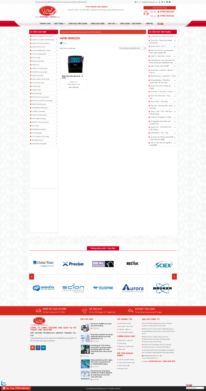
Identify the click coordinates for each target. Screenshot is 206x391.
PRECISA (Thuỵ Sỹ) (38, 104)
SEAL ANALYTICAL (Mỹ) (40, 79)
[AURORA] (133, 288)
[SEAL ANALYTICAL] (103, 264)
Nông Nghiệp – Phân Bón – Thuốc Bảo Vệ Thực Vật (160, 81)
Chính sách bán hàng (126, 359)
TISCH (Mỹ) (35, 58)
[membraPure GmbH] (43, 288)
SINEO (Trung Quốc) (39, 68)
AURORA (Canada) (38, 144)
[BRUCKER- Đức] (162, 288)
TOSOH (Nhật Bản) (38, 54)
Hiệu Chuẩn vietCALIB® (160, 66)
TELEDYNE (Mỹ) (37, 61)
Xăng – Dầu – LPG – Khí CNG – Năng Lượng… (161, 112)
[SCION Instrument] (73, 288)
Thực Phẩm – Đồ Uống (159, 101)
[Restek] (133, 264)
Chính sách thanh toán (127, 362)
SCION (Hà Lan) (37, 83)
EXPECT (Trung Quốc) (40, 122)
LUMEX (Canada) (38, 111)
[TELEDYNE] (103, 288)
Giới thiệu (59, 23)
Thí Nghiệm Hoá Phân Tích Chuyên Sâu (160, 122)
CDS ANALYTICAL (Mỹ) (40, 136)
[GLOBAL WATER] (43, 264)
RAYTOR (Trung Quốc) (40, 97)
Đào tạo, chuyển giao (126, 346)
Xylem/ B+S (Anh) (38, 47)
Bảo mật (122, 349)
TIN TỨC (112, 23)
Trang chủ (45, 23)
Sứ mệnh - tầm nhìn (126, 326)
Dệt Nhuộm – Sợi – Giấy (159, 133)
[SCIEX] (162, 264)
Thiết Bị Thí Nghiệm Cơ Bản (161, 117)
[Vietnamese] (162, 24)
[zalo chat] (3, 383)
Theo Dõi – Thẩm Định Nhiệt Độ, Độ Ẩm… (160, 41)
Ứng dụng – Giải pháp (130, 23)
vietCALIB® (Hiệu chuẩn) (41, 50)
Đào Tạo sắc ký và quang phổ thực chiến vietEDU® (161, 51)
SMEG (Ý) (35, 65)
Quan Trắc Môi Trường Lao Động (160, 87)
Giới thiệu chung (125, 323)
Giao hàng (122, 343)
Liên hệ (149, 23)
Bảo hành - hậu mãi (126, 340)
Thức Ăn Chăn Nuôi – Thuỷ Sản (159, 97)
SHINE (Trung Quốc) (39, 72)
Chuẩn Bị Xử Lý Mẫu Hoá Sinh (162, 36)
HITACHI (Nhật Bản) (39, 115)
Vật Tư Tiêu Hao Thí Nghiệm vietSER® (160, 144)
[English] (158, 24)
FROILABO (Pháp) (38, 118)
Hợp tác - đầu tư (124, 329)
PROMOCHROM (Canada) (41, 101)
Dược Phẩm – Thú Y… (159, 46)
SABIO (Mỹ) (36, 90)
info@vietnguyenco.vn (150, 2)
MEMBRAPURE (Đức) (39, 108)
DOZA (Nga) (36, 133)
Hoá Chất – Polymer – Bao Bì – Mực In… (161, 71)
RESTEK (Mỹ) (36, 93)
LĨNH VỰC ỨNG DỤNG (78, 23)
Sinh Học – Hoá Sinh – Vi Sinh (162, 91)
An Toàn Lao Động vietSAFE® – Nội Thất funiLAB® (161, 138)
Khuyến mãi (123, 368)
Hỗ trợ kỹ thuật (124, 365)
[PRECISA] (73, 264)
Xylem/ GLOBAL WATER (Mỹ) (42, 40)
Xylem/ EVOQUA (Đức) (40, 43)
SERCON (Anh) (37, 75)
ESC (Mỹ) (35, 126)
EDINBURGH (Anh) (38, 129)
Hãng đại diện (97, 23)
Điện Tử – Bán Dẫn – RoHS (161, 56)
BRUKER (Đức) (37, 140)
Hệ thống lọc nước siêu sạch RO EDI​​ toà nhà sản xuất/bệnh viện (162, 61)
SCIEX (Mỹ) (35, 86)
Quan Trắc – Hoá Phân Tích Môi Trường (160, 128)
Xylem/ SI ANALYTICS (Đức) (42, 36)
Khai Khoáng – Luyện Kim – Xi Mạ (163, 76)
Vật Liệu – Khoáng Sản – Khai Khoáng (161, 107)
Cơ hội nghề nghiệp (126, 332)
